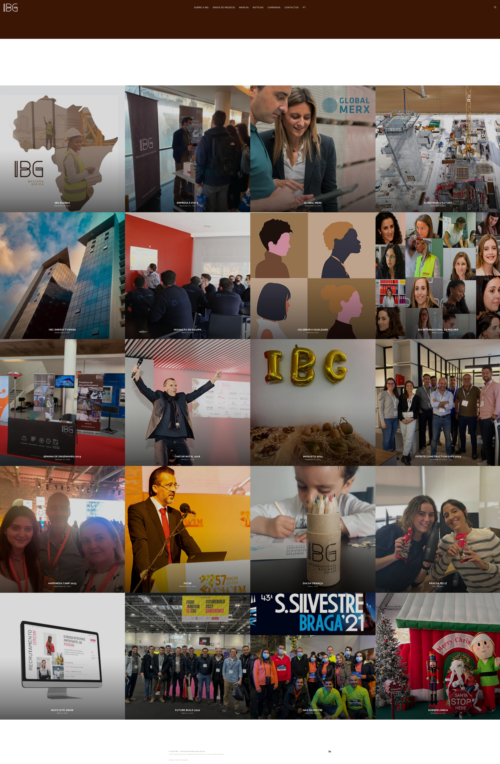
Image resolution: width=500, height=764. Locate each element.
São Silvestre (313, 710)
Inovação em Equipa (187, 329)
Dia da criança (313, 583)
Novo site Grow (62, 710)
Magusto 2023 (313, 456)
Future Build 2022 (187, 710)
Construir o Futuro (438, 202)
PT (304, 7)
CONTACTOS (292, 7)
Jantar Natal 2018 (187, 456)
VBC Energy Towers (62, 329)
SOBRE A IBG (201, 7)
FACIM (187, 583)
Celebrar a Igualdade (313, 329)
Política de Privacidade (178, 760)
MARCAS (244, 7)
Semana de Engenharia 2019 (62, 456)
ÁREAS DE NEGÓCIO (224, 7)
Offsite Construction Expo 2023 (438, 456)
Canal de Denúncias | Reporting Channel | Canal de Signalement (196, 754)
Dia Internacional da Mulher (438, 329)
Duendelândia (438, 710)
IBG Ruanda (62, 202)
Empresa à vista (187, 202)
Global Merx (313, 202)
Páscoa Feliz (438, 583)
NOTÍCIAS (258, 7)
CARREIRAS (274, 7)
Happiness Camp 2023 (62, 583)
